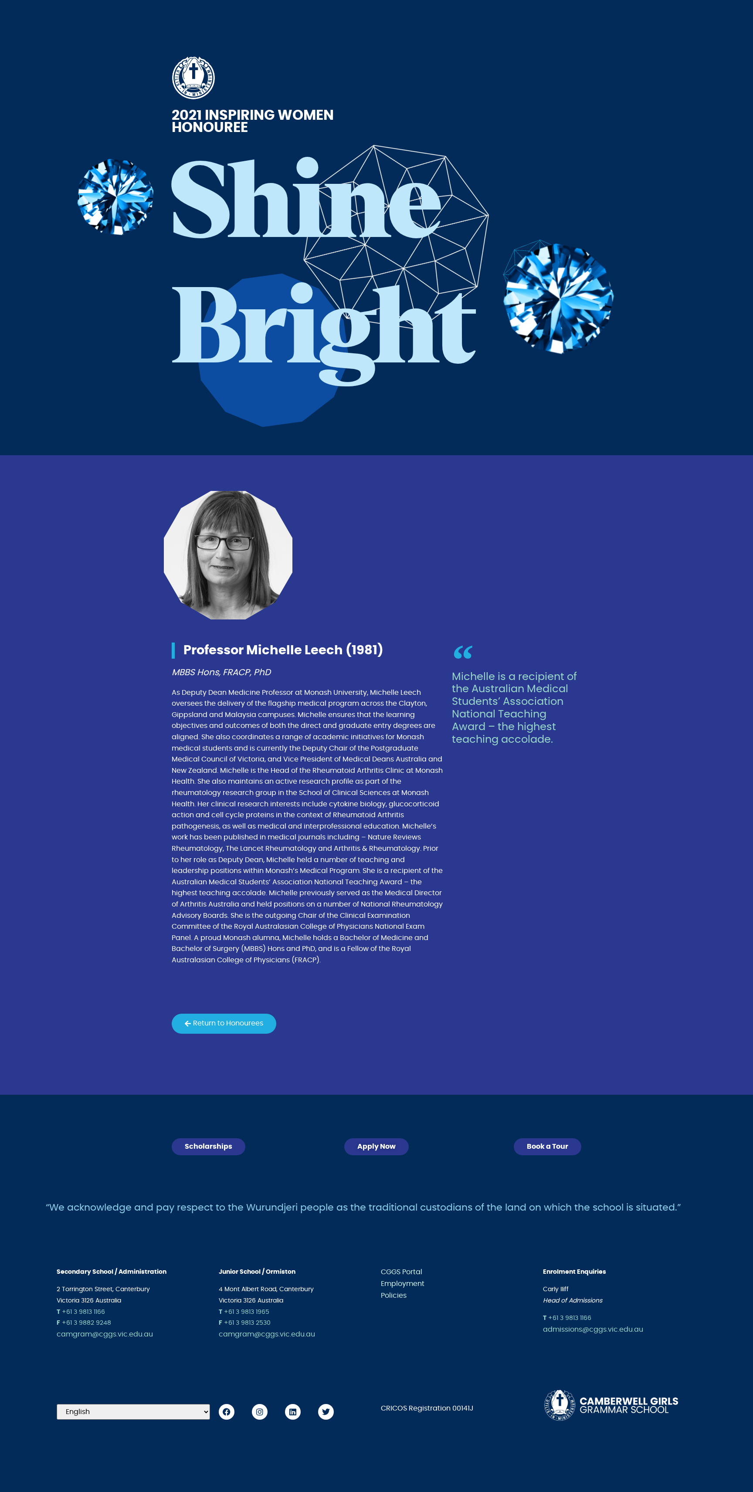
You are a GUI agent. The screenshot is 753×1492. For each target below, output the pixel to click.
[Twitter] (326, 1412)
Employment (402, 1283)
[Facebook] (226, 1412)
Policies (394, 1295)
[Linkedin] (293, 1412)
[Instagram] (260, 1412)
